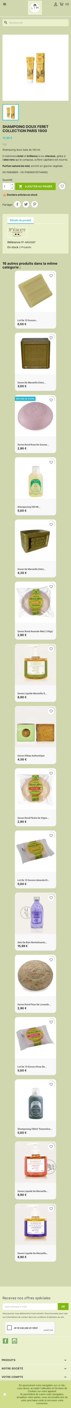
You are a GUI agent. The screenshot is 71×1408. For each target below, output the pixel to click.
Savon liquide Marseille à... (32, 693)
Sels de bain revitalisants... (32, 942)
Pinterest (34, 204)
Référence (13, 242)
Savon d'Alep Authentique (31, 755)
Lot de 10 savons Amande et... (34, 880)
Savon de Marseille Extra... (32, 382)
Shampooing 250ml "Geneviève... (35, 1129)
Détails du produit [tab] (20, 220)
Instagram (14, 1341)
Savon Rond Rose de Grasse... (33, 444)
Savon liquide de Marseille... (33, 1191)
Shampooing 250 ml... (29, 507)
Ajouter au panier (35, 187)
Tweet (26, 204)
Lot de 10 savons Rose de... (32, 1066)
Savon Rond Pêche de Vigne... (33, 818)
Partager (17, 204)
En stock (12, 247)
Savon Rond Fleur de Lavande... (34, 1004)
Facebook (5, 1341)
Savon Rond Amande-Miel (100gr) (35, 631)
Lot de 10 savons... (28, 320)
